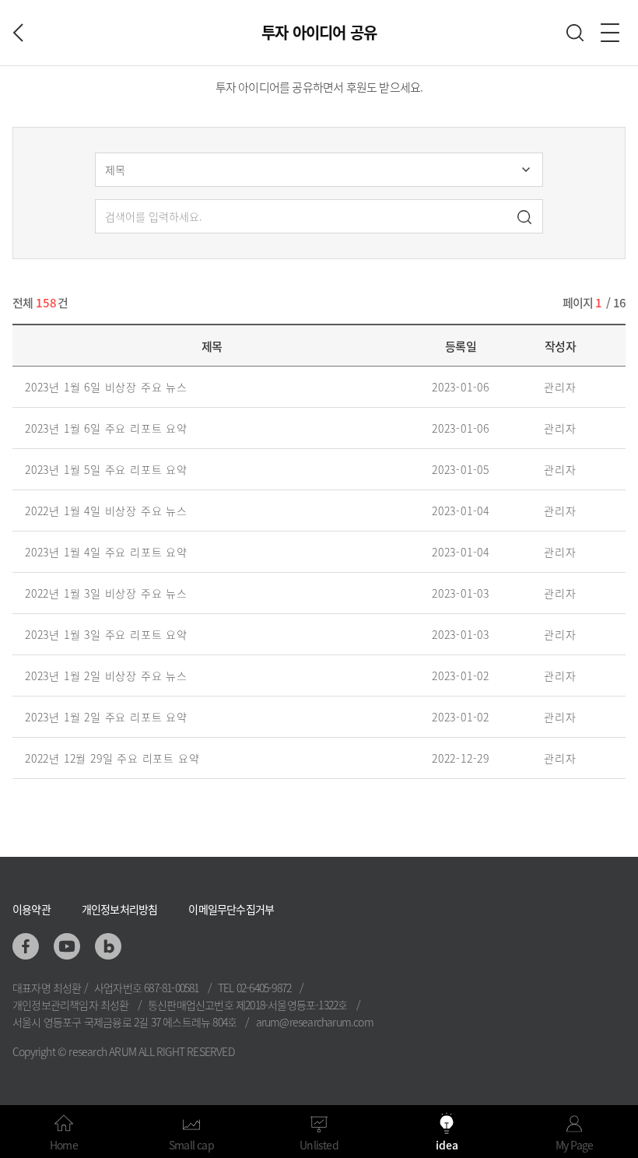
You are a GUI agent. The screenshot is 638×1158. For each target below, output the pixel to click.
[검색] (524, 218)
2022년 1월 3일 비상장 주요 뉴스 (106, 593)
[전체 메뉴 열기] (610, 32)
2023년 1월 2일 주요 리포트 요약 (106, 717)
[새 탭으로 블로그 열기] (108, 946)
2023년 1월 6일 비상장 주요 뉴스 (106, 387)
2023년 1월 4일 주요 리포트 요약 (106, 552)
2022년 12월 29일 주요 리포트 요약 (112, 758)
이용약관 (31, 909)
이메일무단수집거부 (231, 909)
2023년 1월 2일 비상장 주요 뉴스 (106, 675)
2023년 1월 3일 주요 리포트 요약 (106, 634)
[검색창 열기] (575, 32)
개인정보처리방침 (120, 909)
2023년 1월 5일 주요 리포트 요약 (106, 469)
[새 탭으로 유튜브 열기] (67, 946)
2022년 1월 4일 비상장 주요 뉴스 (106, 510)
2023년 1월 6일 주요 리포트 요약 (106, 428)
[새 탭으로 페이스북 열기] (25, 946)
